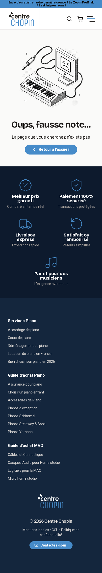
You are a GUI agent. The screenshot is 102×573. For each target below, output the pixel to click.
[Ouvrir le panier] (80, 19)
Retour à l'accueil (54, 149)
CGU (55, 530)
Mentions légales (36, 530)
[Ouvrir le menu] (91, 19)
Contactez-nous (53, 545)
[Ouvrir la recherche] (69, 19)
